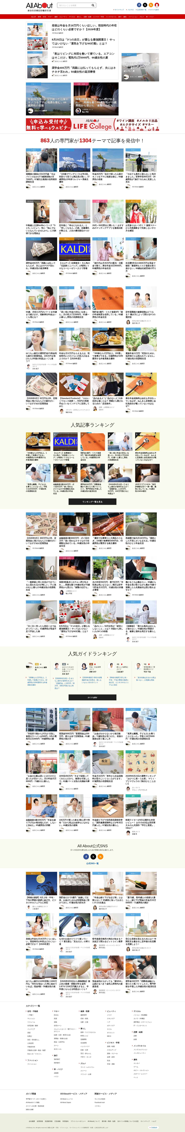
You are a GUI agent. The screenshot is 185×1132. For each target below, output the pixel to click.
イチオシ (98, 1106)
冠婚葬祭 (84, 1039)
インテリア (31, 1029)
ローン (56, 1045)
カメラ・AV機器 (139, 1018)
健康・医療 (85, 1011)
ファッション (133, 17)
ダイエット (111, 1033)
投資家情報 (48, 1121)
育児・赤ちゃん (86, 1053)
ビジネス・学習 (98, 17)
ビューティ (63, 17)
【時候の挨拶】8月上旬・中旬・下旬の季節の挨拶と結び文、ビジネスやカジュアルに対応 (119, 681)
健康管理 (84, 1015)
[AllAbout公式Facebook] (139, 5)
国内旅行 (57, 1063)
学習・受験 (111, 1064)
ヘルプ (154, 1121)
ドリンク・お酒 (86, 1074)
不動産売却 (31, 1047)
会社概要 (32, 1121)
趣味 (124, 17)
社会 (108, 1060)
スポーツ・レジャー (140, 1074)
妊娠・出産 (84, 1050)
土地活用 (30, 1043)
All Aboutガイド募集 (33, 1102)
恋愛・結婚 (87, 17)
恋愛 (135, 1036)
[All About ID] (157, 5)
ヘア (108, 1022)
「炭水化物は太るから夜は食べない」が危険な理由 (146, 679)
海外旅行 (57, 1059)
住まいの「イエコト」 (35, 1054)
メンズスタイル (111, 17)
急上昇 (33, 17)
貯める (56, 1015)
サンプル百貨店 (100, 1099)
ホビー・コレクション (141, 1070)
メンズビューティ (140, 1053)
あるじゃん (58, 1049)
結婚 (135, 1039)
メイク (109, 1015)
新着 (39, 17)
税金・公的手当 (59, 1042)
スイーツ (84, 1071)
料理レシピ (84, 1036)
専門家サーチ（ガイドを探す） (36, 1099)
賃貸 (28, 1033)
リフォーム (31, 1022)
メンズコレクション (140, 1049)
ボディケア (111, 1025)
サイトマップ (119, 10)
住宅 (44, 17)
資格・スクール (112, 1053)
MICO (109, 1036)
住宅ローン (58, 1025)
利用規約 (66, 1121)
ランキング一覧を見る (92, 502)
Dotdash (154, 1127)
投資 (55, 1018)
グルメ (142, 17)
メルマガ (130, 10)
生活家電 (84, 1043)
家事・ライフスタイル (88, 1032)
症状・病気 (84, 1018)
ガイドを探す (154, 10)
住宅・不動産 (32, 1011)
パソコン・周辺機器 (140, 1015)
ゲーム (136, 1067)
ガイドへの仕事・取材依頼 (35, 1106)
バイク (56, 1076)
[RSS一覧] (151, 5)
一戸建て (30, 1015)
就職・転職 (111, 1046)
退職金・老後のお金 (61, 1038)
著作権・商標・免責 (108, 1121)
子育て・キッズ (86, 1057)
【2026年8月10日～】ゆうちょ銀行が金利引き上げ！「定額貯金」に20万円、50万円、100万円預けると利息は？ (65, 683)
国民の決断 (29, 1109)
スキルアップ (111, 1050)
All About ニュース (66, 1099)
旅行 (119, 17)
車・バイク (150, 17)
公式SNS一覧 (141, 10)
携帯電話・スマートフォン (143, 1022)
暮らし (79, 17)
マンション (31, 1018)
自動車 (56, 1073)
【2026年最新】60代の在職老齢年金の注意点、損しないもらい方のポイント (92, 680)
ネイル (109, 1029)
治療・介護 (84, 1022)
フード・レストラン (87, 1067)
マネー (50, 17)
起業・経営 (111, 1057)
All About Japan (65, 1102)
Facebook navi (100, 1102)
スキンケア (111, 1018)
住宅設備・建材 (32, 1025)
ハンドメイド (85, 1046)
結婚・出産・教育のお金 (62, 1035)
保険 (55, 1022)
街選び (29, 1036)
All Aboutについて (94, 1121)
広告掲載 (57, 1121)
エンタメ (137, 1063)
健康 (56, 17)
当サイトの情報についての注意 (128, 1121)
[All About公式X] (145, 5)
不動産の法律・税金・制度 (36, 1050)
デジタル (72, 17)
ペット (136, 1077)
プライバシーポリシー (78, 1121)
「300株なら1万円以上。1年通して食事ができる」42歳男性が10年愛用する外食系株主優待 (37, 681)
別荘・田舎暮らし (33, 1040)
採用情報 (40, 1121)
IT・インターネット (140, 1025)
